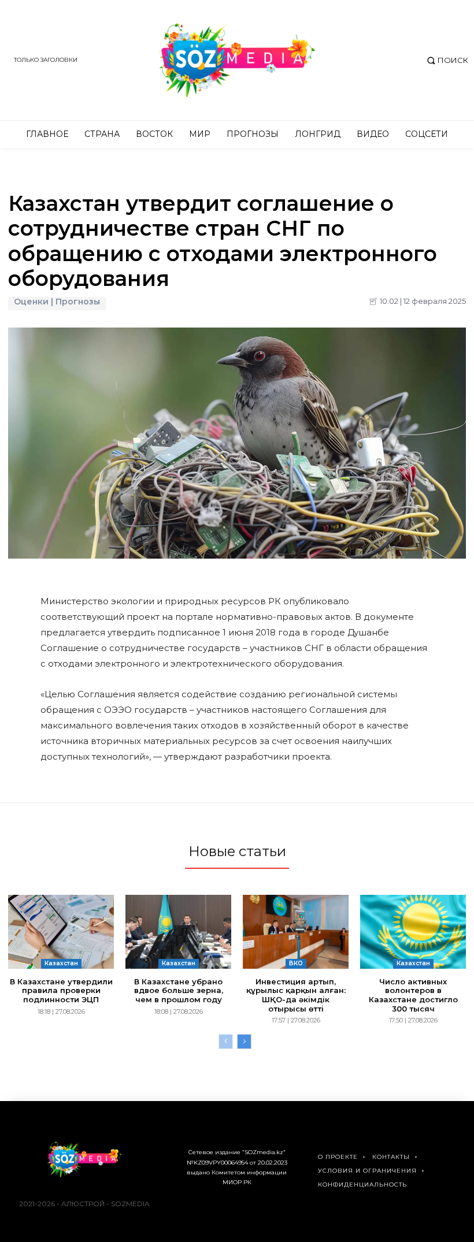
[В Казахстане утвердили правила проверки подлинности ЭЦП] (61, 932)
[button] (446, 60)
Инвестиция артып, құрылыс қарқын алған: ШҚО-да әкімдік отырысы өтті (296, 995)
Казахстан (61, 963)
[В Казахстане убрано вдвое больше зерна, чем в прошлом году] (178, 932)
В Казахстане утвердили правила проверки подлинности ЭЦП (61, 990)
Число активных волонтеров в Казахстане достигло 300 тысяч (413, 995)
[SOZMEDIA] (237, 60)
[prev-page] (226, 1041)
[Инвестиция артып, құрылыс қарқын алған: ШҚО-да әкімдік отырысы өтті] (296, 932)
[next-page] (244, 1041)
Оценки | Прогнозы (57, 302)
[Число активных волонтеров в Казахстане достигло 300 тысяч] (413, 932)
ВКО (296, 963)
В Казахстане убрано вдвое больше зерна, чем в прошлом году (178, 990)
